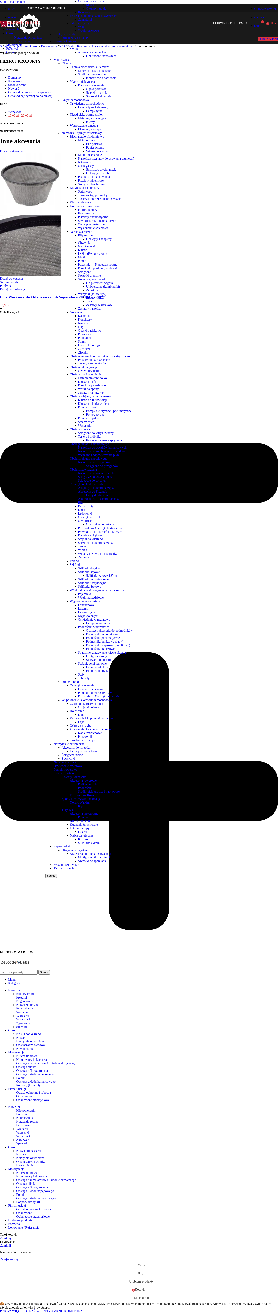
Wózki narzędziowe (91, 597)
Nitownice (84, 162)
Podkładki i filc (87, 784)
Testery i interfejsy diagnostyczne (99, 198)
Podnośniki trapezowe (100, 649)
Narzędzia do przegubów (94, 462)
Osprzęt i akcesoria (82, 685)
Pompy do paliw (88, 418)
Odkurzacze (24, 1096)
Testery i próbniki (89, 436)
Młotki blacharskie (90, 155)
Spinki (82, 341)
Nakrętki (83, 323)
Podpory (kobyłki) (98, 670)
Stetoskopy (85, 191)
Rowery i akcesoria (74, 777)
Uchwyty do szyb (97, 173)
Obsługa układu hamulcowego (89, 444)
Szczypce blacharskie (91, 184)
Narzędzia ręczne (81, 231)
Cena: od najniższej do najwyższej (30, 92)
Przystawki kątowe (90, 535)
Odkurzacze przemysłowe (33, 1100)
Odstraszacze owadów (30, 1045)
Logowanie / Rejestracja (23, 1227)
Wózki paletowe (88, 30)
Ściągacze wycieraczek (101, 169)
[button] (11, 278)
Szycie (74, 48)
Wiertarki (22, 1012)
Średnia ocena (17, 85)
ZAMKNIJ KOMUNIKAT (66, 1311)
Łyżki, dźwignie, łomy (92, 253)
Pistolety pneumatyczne (93, 217)
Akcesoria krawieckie (92, 52)
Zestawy (83, 557)
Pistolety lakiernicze (91, 180)
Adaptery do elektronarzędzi (96, 488)
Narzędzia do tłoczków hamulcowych (102, 447)
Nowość (13, 88)
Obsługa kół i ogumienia (85, 374)
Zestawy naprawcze (91, 392)
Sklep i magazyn (80, 23)
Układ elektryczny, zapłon (86, 114)
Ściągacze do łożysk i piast (95, 477)
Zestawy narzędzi (89, 308)
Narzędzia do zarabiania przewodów (101, 451)
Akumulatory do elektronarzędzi (98, 498)
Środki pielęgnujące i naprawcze (99, 791)
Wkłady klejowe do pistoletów (97, 553)
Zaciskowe (93, 290)
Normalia (76, 312)
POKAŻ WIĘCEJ (24, 1311)
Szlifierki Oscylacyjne (92, 583)
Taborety (83, 678)
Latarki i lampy (79, 828)
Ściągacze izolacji (73, 755)
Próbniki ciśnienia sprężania (104, 440)
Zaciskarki (68, 758)
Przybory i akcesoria (91, 85)
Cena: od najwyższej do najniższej (30, 96)
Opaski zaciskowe (89, 330)
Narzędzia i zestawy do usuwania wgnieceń (106, 158)
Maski (90, 5)
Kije (80, 806)
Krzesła (83, 839)
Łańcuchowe (86, 605)
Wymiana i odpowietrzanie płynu (99, 455)
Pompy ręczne (95, 414)
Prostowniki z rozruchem (94, 359)
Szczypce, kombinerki (92, 279)
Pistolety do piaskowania (94, 176)
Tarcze (82, 546)
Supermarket (62, 846)
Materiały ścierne (89, 140)
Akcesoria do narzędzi (76, 747)
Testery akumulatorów (92, 363)
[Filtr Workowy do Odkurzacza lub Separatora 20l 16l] (30, 213)
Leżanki (83, 608)
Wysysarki (84, 425)
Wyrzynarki (23, 1019)
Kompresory (86, 213)
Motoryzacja (62, 59)
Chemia (67, 63)
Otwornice (85, 520)
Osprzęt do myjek (89, 517)
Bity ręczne (85, 235)
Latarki (82, 831)
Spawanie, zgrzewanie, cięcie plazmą (102, 652)
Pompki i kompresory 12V (95, 692)
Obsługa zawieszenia (83, 469)
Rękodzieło (69, 45)
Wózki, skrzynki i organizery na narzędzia (97, 590)
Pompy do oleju (88, 407)
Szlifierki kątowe (89, 572)
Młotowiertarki (25, 993)
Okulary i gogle (96, 8)
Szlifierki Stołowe (89, 586)
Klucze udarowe (80, 202)
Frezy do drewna (97, 495)
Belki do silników (97, 667)
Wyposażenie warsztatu (85, 601)
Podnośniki (85, 788)
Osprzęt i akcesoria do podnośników (109, 630)
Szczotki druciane (89, 275)
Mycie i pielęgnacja (82, 81)
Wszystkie (14, 112)
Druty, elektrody (96, 656)
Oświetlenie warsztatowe (94, 619)
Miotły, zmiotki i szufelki (94, 857)
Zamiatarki (85, 19)
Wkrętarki (22, 1015)
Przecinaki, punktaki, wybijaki (97, 268)
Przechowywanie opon (92, 385)
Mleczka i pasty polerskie (94, 70)
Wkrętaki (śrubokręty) (92, 294)
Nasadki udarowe (65, 762)
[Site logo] (20, 34)
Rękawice (84, 12)
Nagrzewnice (24, 1001)
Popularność (16, 81)
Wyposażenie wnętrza (84, 125)
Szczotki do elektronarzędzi (95, 542)
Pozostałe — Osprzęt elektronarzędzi (101, 528)
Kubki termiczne (80, 820)
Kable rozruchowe (90, 733)
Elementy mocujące (90, 129)
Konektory (85, 319)
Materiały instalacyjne (92, 118)
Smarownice (86, 422)
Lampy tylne (94, 111)
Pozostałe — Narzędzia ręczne (97, 264)
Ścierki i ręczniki (97, 92)
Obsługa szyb (86, 166)
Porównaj (14, 1224)
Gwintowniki (86, 246)
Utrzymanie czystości (75, 850)
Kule (81, 714)
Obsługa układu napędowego (88, 458)
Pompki (83, 817)
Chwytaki (84, 242)
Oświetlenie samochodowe (87, 103)
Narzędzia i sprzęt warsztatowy (82, 133)
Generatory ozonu (89, 370)
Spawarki (22, 1026)
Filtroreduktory (87, 209)
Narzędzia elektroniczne (69, 744)
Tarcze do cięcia (64, 868)
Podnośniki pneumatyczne (103, 638)
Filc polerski (94, 144)
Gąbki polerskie (96, 89)
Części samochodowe (76, 100)
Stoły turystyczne (89, 842)
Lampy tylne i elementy (93, 107)
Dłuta (81, 509)
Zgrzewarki (23, 1023)
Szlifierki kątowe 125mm (102, 575)
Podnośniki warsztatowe (93, 627)
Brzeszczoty (86, 506)
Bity (80, 502)
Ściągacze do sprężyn (92, 480)
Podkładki (84, 337)
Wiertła (82, 550)
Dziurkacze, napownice (101, 56)
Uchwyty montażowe (83, 751)
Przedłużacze (24, 1008)
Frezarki (21, 997)
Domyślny (15, 77)
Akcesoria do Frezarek (92, 491)
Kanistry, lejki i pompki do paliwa (91, 718)
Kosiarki (21, 1037)
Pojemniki (84, 594)
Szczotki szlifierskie (66, 864)
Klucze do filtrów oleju (93, 400)
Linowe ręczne (87, 612)
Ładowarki (85, 513)
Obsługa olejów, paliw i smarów (90, 396)
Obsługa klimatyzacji (83, 367)
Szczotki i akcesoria (99, 96)
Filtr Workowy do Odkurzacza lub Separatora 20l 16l (45, 297)
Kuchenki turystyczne (84, 824)
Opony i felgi (70, 681)
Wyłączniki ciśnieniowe (93, 228)
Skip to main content (13, 1)
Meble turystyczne (81, 835)
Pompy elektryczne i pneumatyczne (109, 411)
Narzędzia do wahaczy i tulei (96, 473)
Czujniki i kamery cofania (86, 703)
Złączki (83, 352)
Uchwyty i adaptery (99, 239)
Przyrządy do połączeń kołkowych (100, 531)
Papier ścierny (95, 147)
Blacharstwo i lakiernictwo (87, 136)
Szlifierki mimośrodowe (93, 579)
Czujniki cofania (88, 707)
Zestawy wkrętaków (99, 305)
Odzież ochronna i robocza (33, 1092)
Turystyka (68, 810)
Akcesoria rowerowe (83, 780)
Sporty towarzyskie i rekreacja (81, 799)
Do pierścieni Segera (99, 283)
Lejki (81, 722)
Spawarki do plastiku (99, 659)
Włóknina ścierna (97, 151)
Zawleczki (84, 348)
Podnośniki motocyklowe (102, 634)
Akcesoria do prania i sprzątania (90, 853)
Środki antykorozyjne (92, 74)
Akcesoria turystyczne (84, 813)
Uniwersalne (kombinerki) (103, 286)
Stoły (81, 674)
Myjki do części (88, 616)
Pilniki (82, 261)
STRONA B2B (268, 39)
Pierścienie (85, 334)
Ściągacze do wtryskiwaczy (96, 433)
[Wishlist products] (253, 23)
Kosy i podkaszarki (28, 1034)
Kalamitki (84, 316)
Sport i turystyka (64, 773)
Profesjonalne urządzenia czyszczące (93, 15)
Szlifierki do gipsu (89, 568)
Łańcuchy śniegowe (91, 689)
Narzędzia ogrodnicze (28, 37)
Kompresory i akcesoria (85, 206)
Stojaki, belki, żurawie (92, 663)
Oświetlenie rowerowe (68, 766)
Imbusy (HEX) (95, 297)
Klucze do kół (87, 381)
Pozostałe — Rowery (83, 795)
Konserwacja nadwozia (101, 78)
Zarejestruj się (9, 1259)
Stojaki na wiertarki (90, 539)
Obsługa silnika (80, 429)
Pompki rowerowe (65, 769)
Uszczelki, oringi (89, 345)
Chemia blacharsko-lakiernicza (89, 67)
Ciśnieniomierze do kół (93, 378)
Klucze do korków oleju (93, 403)
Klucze (82, 250)
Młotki (82, 257)
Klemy (90, 122)
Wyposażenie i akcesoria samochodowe (87, 700)
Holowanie (77, 711)
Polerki (74, 561)
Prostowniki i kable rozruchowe (90, 729)
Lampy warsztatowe (99, 623)
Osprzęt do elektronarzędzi (87, 484)
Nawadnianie (22, 41)
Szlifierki (75, 564)
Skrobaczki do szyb (82, 740)
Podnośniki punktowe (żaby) (104, 641)
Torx (89, 301)
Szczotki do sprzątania (92, 861)
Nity (81, 327)
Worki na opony (88, 389)
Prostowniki (85, 736)
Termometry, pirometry (92, 195)
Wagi (81, 26)
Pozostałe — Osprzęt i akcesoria (98, 696)
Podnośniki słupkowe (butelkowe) (108, 645)
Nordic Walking (80, 802)
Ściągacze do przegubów (102, 466)
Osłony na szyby (80, 725)
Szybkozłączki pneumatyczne (97, 220)
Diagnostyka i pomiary (84, 187)
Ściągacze (84, 272)
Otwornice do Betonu (100, 524)
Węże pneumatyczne (91, 224)
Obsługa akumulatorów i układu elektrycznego (100, 356)
